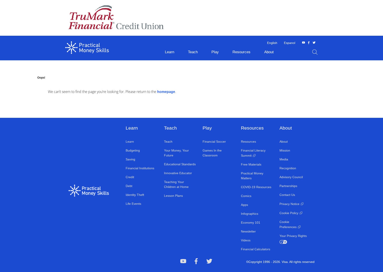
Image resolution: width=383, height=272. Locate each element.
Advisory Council (291, 177)
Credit (130, 177)
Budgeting (133, 150)
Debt (129, 186)
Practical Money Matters (252, 175)
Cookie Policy (288, 213)
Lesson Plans (173, 195)
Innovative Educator (178, 173)
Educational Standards (180, 164)
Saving (130, 159)
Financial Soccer (214, 141)
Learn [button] (169, 52)
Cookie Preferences (288, 224)
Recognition (287, 168)
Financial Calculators (255, 249)
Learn (130, 141)
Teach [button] (193, 52)
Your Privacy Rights (293, 236)
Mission (284, 150)
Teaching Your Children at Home (176, 184)
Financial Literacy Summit (253, 153)
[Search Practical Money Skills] (315, 52)
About (283, 141)
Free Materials (251, 164)
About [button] (269, 52)
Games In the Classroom (212, 153)
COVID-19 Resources (256, 187)
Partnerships (288, 186)
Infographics (249, 213)
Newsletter (248, 231)
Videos (245, 240)
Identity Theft (135, 195)
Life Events (133, 203)
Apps (244, 205)
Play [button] (215, 52)
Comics (246, 196)
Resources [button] (241, 52)
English (272, 43)
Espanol (289, 43)
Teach (168, 141)
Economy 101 (250, 222)
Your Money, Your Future (176, 153)
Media (283, 159)
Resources (248, 141)
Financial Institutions (140, 168)
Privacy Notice (289, 204)
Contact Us (287, 195)
